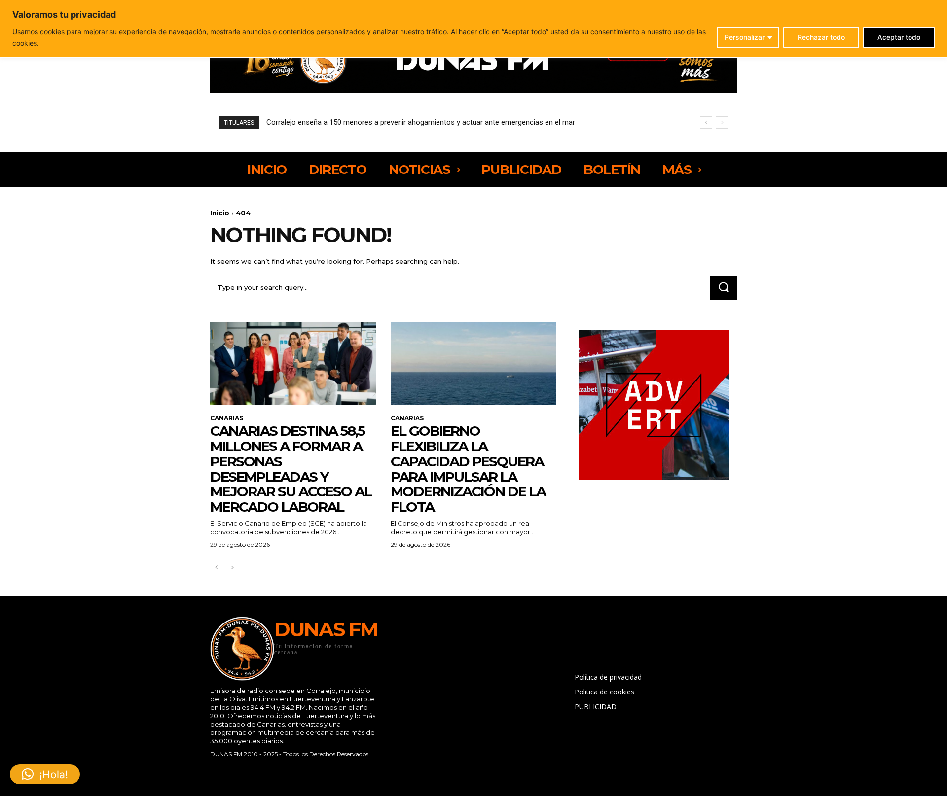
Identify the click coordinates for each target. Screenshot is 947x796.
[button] (45, 774)
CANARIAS (226, 418)
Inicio (219, 213)
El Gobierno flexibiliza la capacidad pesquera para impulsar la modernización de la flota (468, 468)
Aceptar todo (898, 37)
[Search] (723, 288)
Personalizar (745, 37)
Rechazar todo (821, 37)
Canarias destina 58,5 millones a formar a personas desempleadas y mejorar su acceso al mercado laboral (290, 468)
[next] (722, 122)
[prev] (706, 122)
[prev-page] (216, 568)
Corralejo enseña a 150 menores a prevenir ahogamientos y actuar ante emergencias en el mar (420, 122)
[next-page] (232, 568)
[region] (473, 29)
